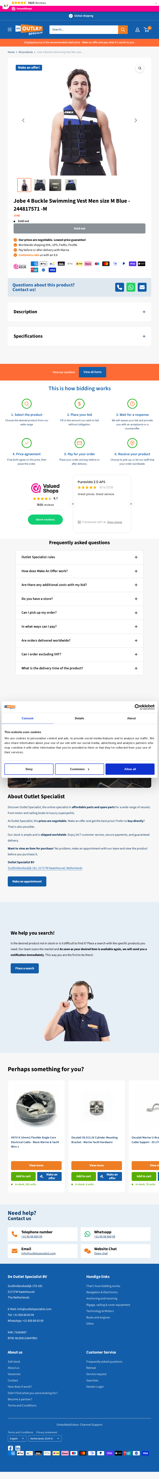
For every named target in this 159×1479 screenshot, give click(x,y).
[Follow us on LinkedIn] (18, 1448)
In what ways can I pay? (39, 626)
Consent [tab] (27, 718)
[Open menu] (10, 29)
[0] (146, 29)
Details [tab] (79, 718)
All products (26, 52)
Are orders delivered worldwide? (46, 640)
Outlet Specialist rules (38, 557)
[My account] (137, 30)
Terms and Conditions (22, 1405)
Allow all (130, 769)
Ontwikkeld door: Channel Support (79, 1425)
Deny (29, 769)
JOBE (17, 216)
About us (13, 1368)
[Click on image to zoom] (140, 68)
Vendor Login (95, 1387)
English (14, 1438)
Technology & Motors (100, 1311)
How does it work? (20, 1387)
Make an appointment (27, 881)
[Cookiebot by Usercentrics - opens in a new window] (138, 707)
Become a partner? (20, 1399)
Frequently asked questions (104, 1362)
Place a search (24, 968)
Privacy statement (46, 1432)
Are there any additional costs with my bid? (54, 584)
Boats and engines (98, 1317)
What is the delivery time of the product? (52, 668)
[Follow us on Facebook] (10, 1448)
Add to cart (23, 1176)
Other (90, 1324)
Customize (77, 769)
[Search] (123, 29)
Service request (96, 1374)
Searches (92, 1380)
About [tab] (131, 718)
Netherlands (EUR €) (41, 1438)
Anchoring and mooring (101, 1298)
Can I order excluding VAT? (41, 654)
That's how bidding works (103, 1286)
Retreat (91, 1368)
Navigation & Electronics (102, 1292)
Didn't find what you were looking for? (33, 1393)
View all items (93, 372)
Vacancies (14, 1374)
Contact (13, 1380)
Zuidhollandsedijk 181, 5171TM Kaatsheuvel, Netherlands (45, 868)
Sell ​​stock (14, 1362)
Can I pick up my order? (39, 612)
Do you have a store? (37, 598)
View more (36, 1165)
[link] (36, 1136)
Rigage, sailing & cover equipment (108, 1305)
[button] (23, 120)
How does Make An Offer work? (45, 571)
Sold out (79, 228)
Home (11, 52)
